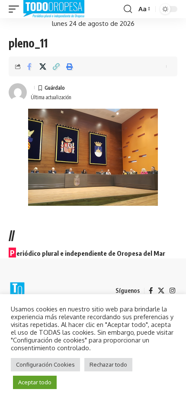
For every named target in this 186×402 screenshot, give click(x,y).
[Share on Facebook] (29, 66)
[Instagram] (172, 290)
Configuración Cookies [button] (45, 364)
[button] (16, 9)
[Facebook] (151, 290)
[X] (161, 290)
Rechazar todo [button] (108, 364)
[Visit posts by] (18, 92)
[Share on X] (43, 66)
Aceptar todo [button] (34, 382)
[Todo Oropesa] (53, 9)
